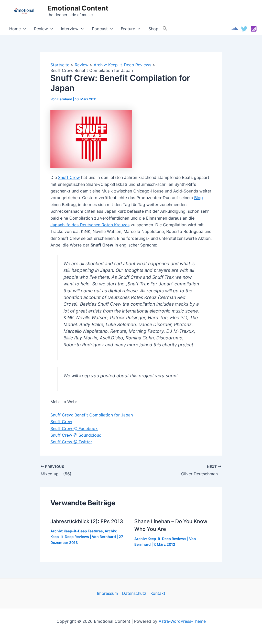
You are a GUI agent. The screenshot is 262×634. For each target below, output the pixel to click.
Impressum (107, 593)
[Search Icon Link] (165, 28)
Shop (153, 28)
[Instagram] (253, 29)
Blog (198, 197)
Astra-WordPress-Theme (182, 621)
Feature (128, 28)
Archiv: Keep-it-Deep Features (76, 531)
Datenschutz (134, 593)
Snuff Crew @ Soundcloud (76, 435)
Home (15, 28)
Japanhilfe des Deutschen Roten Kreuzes (89, 224)
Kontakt (157, 593)
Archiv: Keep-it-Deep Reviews (160, 538)
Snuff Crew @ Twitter (71, 441)
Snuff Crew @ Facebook (74, 428)
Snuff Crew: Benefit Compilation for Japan (91, 414)
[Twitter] (244, 29)
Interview (70, 28)
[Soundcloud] (235, 29)
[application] (23, 28)
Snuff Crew (69, 177)
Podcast (100, 28)
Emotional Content (78, 8)
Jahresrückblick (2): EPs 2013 (86, 521)
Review (41, 28)
